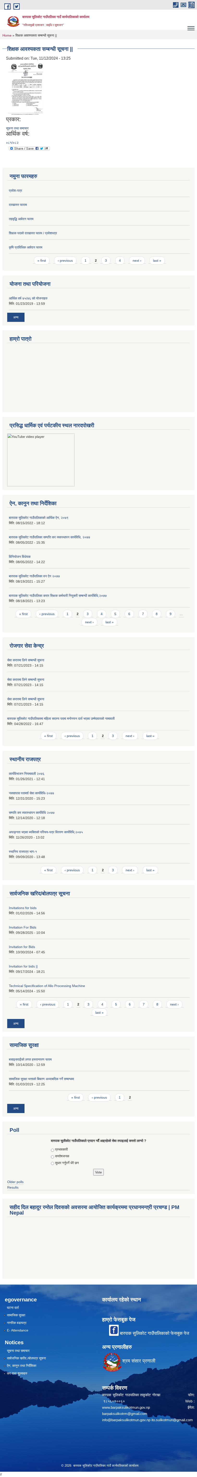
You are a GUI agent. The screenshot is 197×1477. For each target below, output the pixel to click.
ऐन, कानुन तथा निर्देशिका (21, 1366)
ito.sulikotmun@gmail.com (172, 1420)
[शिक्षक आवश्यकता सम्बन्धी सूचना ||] (25, 89)
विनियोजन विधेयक (20, 557)
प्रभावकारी (61, 1149)
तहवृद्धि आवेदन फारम (21, 219)
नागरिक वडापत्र (16, 1323)
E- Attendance (17, 1330)
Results (12, 1187)
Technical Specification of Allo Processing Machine (47, 986)
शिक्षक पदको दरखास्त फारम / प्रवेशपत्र (33, 233)
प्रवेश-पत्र (15, 190)
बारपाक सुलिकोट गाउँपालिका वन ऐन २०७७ (34, 576)
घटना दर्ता (13, 1308)
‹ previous (65, 260)
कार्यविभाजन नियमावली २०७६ (26, 774)
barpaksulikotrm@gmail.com (124, 1414)
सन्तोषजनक (62, 1156)
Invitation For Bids (22, 927)
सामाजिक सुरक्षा (16, 1315)
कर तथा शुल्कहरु (17, 1373)
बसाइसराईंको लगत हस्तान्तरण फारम (30, 1059)
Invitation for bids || (23, 966)
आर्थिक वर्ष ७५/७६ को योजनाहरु (28, 298)
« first (41, 260)
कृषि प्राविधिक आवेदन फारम (25, 247)
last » (157, 260)
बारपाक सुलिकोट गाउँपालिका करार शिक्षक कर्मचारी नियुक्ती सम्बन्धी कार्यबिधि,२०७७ (58, 596)
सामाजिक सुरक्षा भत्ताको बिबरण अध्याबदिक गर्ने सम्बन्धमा (41, 1079)
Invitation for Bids (22, 947)
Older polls (15, 1182)
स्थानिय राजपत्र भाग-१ (23, 851)
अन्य (15, 317)
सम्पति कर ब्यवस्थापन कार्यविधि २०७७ (32, 813)
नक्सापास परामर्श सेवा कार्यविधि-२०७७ (31, 793)
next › (137, 260)
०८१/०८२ (12, 143)
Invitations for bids (23, 908)
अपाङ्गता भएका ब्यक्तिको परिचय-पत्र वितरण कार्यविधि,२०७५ (46, 832)
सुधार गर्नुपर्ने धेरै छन (67, 1163)
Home (7, 35)
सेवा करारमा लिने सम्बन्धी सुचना (25, 660)
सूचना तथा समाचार (17, 128)
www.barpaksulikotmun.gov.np (127, 1407)
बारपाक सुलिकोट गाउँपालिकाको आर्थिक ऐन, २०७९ (38, 518)
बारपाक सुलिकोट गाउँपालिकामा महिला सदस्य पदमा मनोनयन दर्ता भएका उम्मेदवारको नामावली (61, 718)
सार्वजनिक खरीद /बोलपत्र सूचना (26, 1358)
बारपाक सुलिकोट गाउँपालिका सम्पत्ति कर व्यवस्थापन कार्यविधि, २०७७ (49, 537)
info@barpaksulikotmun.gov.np (126, 1420)
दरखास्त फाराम (18, 205)
